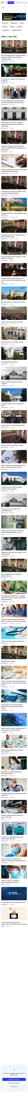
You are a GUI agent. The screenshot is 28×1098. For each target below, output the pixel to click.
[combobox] (14, 7)
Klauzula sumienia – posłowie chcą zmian (13, 302)
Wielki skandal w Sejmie (8, 661)
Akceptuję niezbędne (14, 1083)
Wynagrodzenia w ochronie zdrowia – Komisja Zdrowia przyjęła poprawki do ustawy (12, 706)
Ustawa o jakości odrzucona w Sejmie (12, 445)
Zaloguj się (10, 2)
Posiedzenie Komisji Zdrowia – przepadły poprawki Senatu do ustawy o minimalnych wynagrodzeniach (13, 597)
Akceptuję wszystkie (14, 1079)
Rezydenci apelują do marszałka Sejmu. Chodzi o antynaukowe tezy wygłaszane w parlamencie (13, 147)
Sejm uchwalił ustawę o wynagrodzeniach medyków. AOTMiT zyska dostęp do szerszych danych (13, 57)
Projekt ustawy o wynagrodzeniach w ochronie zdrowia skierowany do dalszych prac (13, 280)
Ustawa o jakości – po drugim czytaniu (12, 342)
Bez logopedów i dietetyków (9, 362)
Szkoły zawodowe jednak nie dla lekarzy (12, 641)
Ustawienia (14, 1086)
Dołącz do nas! (19, 2)
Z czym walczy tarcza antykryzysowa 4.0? (13, 902)
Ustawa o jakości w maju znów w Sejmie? (13, 425)
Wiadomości (4, 61)
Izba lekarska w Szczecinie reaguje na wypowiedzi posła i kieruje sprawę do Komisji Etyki (12, 124)
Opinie (3, 534)
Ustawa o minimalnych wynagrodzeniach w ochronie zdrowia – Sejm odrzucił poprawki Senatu (13, 682)
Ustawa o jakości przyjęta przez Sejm (12, 322)
